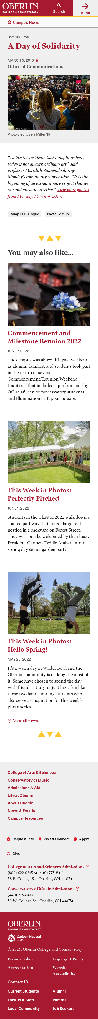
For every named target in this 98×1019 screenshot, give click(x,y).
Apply (84, 839)
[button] (57, 8)
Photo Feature (58, 214)
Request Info (23, 839)
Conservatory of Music (28, 780)
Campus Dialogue (24, 214)
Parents (60, 1000)
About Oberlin (21, 803)
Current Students (23, 991)
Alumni (59, 991)
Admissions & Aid (24, 787)
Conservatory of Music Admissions (41, 888)
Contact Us (18, 981)
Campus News (26, 22)
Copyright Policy (68, 959)
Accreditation (20, 967)
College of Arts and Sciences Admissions (46, 866)
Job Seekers (63, 1008)
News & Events (21, 810)
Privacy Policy (20, 959)
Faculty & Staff (21, 1000)
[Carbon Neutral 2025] (49, 938)
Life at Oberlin (20, 795)
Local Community (24, 1008)
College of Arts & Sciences (32, 772)
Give (16, 853)
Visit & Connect (57, 839)
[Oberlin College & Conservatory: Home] (20, 8)
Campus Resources (25, 818)
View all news (25, 720)
